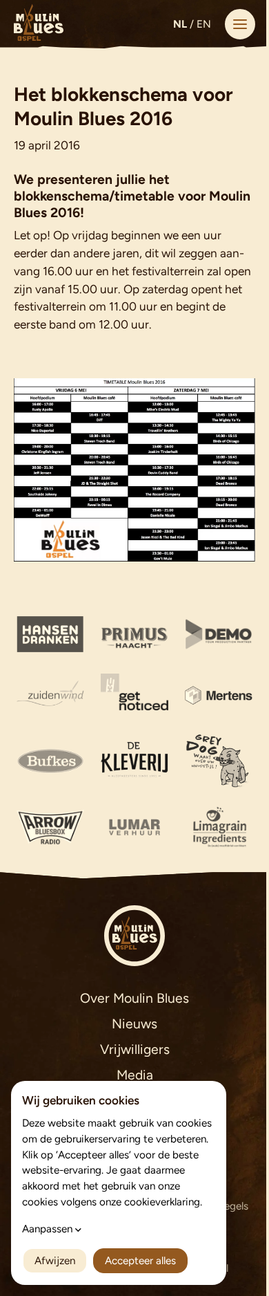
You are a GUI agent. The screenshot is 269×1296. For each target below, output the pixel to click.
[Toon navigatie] (240, 24)
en (204, 24)
